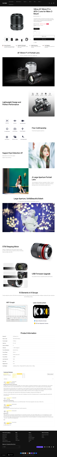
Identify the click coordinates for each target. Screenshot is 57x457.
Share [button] (36, 42)
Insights (17, 438)
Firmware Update (31, 438)
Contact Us (30, 436)
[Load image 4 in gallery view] (22, 39)
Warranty (3, 438)
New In (17, 434)
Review (17, 436)
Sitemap (30, 440)
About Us (30, 434)
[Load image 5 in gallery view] (26, 39)
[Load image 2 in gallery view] (12, 39)
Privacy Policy (4, 437)
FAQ (29, 441)
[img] (9, 381)
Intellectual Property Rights (6, 441)
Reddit (43, 436)
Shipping (35, 25)
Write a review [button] (50, 374)
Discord (43, 437)
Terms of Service (4, 440)
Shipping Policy (4, 434)
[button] (11, 2)
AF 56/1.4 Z (37, 28)
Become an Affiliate (31, 437)
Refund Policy (4, 436)
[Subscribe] (19, 447)
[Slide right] (30, 39)
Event (16, 437)
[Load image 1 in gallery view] (7, 39)
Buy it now (44, 39)
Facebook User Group (45, 434)
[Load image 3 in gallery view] (17, 39)
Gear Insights (18, 440)
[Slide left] (3, 39)
